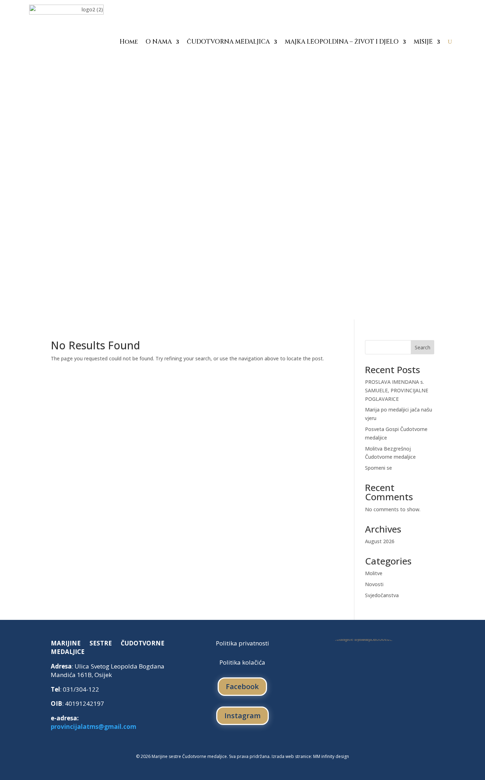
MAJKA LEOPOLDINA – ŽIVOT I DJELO (342, 42)
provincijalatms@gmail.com (93, 726)
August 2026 (379, 541)
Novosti (374, 584)
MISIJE (423, 42)
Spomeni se (378, 467)
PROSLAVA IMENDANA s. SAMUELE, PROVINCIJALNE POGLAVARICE (396, 390)
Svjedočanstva (382, 595)
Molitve (373, 573)
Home (129, 42)
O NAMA (159, 42)
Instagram (242, 715)
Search (422, 347)
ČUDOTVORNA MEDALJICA (228, 42)
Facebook (242, 686)
